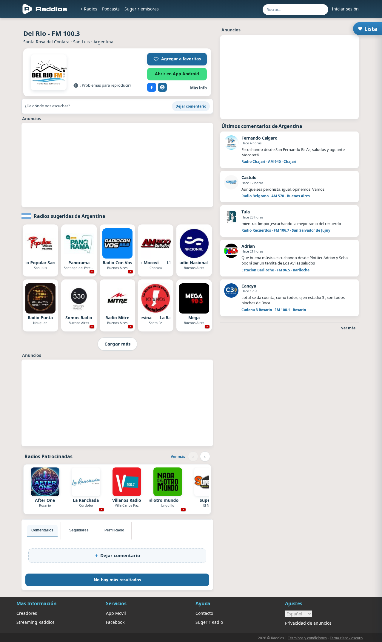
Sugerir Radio (209, 622)
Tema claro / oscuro (346, 638)
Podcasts (111, 9)
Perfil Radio (114, 530)
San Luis (81, 42)
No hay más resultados (117, 580)
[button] (177, 59)
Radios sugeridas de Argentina (69, 216)
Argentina (103, 42)
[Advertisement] (117, 165)
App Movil (116, 613)
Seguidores (79, 530)
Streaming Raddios (35, 622)
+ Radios (88, 9)
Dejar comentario (190, 106)
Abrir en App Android (177, 74)
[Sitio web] (162, 87)
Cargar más (117, 344)
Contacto (204, 613)
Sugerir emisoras (141, 9)
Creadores (26, 613)
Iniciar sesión (345, 9)
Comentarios (42, 530)
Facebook (115, 622)
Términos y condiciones (307, 638)
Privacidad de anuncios (308, 623)
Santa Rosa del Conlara (46, 42)
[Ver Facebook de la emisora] (151, 87)
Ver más (178, 456)
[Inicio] (45, 9)
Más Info (198, 88)
